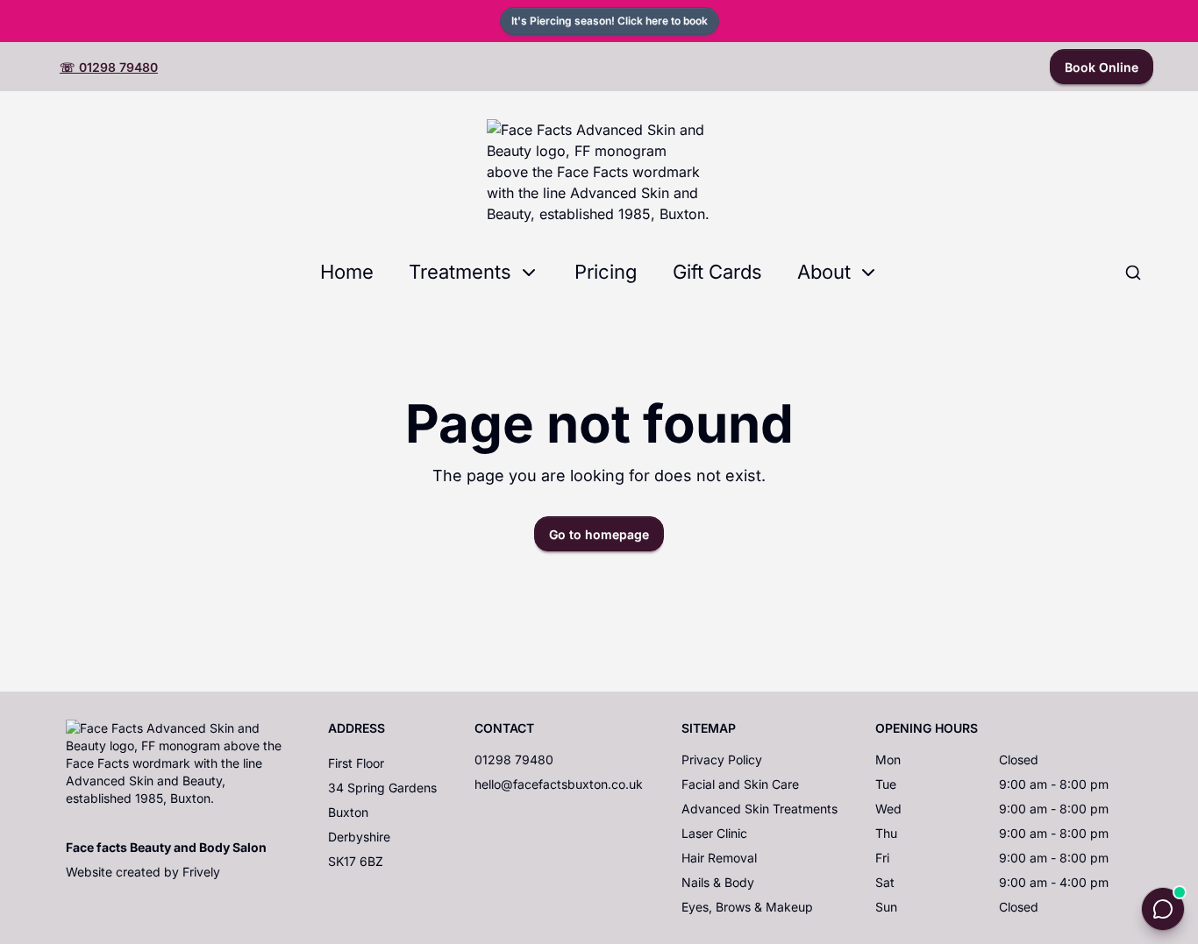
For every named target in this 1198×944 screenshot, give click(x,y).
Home (347, 271)
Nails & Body (717, 882)
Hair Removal (719, 857)
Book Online (1101, 67)
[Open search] (1133, 273)
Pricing (606, 271)
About (824, 271)
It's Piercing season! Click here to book (609, 20)
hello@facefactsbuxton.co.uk (558, 784)
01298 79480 (513, 759)
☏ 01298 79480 (109, 67)
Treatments (460, 271)
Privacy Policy (721, 759)
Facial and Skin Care (740, 784)
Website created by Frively (143, 871)
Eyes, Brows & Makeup (747, 906)
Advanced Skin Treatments (759, 808)
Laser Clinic (714, 833)
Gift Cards (717, 271)
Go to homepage (599, 534)
